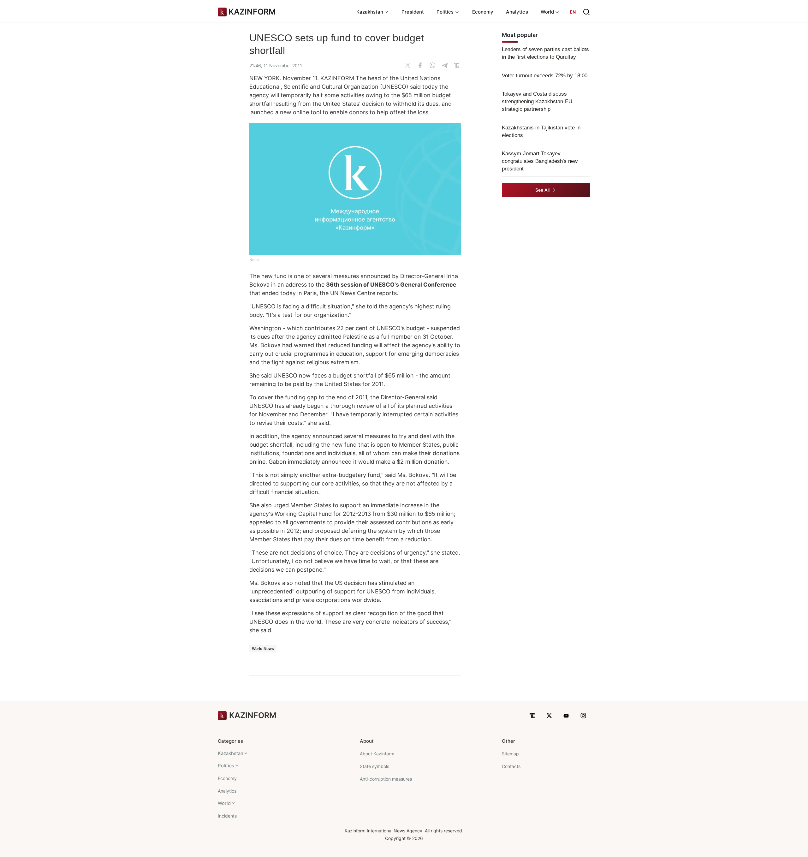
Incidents (227, 815)
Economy (483, 12)
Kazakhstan (230, 753)
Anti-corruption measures (386, 779)
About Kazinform (377, 753)
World (224, 803)
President (412, 12)
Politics (226, 766)
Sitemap (510, 753)
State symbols (374, 766)
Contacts (511, 766)
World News (263, 648)
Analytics (517, 12)
